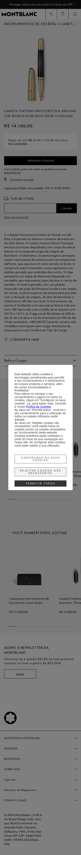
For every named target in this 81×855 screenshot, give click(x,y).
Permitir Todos (41, 483)
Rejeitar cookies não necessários (40, 472)
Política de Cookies (38, 406)
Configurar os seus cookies (40, 459)
